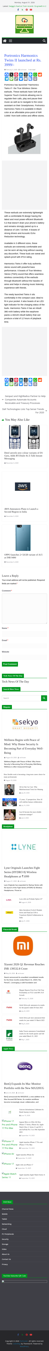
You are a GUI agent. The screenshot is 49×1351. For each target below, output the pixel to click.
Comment (7, 591)
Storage (5, 1244)
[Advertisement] (24, 185)
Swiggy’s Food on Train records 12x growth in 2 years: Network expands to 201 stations (27, 7)
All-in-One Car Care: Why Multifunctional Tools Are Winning (31, 788)
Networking (6, 1224)
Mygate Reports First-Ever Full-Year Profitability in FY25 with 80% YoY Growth (31, 992)
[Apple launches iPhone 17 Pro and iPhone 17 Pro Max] (9, 1145)
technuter (23, 70)
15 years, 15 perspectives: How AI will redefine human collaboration (30, 801)
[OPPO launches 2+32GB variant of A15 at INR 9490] (24, 526)
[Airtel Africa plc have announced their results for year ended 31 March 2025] (9, 1020)
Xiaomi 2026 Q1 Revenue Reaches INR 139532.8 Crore (24, 966)
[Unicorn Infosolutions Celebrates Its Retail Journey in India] (9, 1112)
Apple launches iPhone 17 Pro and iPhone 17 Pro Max (30, 1143)
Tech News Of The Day (15, 681)
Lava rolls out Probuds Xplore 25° (31, 899)
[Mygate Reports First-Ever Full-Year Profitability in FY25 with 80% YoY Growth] (9, 994)
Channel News (7, 1209)
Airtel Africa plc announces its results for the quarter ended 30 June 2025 (31, 1006)
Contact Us (6, 1259)
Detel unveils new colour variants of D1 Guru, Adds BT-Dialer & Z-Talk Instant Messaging (23, 455)
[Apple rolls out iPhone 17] (8, 1166)
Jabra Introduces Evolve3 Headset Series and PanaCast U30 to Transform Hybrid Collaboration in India (31, 914)
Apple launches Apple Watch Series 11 (32, 1175)
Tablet (4, 1219)
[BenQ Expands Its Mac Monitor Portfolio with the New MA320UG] (24, 1066)
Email (5, 640)
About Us (5, 1254)
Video (4, 1249)
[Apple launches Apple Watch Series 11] (9, 1176)
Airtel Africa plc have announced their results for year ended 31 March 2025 (32, 1019)
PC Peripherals (8, 1234)
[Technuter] (5, 41)
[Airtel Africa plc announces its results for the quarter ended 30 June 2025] (9, 1008)
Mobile (4, 1214)
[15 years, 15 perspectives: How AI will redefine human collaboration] (9, 802)
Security (5, 1239)
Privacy (5, 1264)
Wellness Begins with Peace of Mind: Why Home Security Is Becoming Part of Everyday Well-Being (23, 746)
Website (5, 652)
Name (5, 628)
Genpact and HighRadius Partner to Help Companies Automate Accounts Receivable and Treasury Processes (25, 399)
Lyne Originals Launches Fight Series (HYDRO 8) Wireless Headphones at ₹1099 (22, 872)
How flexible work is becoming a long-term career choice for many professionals (24, 776)
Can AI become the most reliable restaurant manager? (30, 813)
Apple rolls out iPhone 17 (24, 1165)
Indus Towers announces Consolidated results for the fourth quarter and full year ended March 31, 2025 (32, 1033)
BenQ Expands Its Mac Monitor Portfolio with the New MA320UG (24, 1086)
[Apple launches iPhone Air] (8, 1156)
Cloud (4, 1229)
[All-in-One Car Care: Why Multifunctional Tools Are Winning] (9, 789)
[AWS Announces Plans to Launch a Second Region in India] (24, 473)
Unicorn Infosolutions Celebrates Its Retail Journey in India (31, 1111)
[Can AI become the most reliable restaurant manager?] (9, 814)
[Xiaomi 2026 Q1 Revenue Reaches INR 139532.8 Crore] (24, 947)
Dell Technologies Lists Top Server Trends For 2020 (23, 411)
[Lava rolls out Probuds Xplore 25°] (9, 900)
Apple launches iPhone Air (25, 1155)
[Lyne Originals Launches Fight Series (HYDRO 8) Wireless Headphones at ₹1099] (24, 846)
